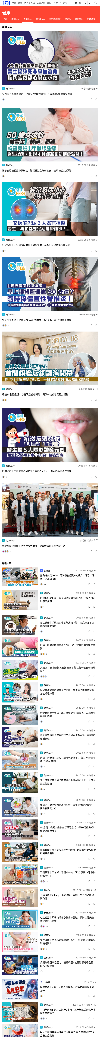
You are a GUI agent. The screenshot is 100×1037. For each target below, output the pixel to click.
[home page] (6, 3)
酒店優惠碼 (29, 3)
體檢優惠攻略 (55, 19)
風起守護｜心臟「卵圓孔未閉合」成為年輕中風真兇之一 (67, 989)
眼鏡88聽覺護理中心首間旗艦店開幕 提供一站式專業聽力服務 (35, 394)
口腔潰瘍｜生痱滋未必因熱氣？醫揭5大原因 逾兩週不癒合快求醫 (36, 471)
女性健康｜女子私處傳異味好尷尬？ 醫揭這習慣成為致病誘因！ (67, 942)
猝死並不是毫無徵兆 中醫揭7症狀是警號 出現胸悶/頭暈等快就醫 (37, 94)
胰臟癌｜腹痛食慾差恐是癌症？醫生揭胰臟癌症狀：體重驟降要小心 (67, 807)
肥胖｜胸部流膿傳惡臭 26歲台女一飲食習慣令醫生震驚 (67, 647)
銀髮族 (68, 19)
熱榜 (56, 3)
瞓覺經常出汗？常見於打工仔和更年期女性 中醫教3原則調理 (68, 737)
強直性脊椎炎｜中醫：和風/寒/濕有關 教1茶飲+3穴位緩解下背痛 (36, 320)
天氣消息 (41, 3)
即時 (49, 3)
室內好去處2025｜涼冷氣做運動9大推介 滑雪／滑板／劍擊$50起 (67, 577)
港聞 (14, 3)
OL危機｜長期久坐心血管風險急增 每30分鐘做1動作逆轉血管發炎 (67, 829)
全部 (5, 19)
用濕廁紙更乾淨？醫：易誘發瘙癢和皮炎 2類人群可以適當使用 (67, 600)
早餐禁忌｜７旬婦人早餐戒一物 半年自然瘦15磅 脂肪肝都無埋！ (68, 874)
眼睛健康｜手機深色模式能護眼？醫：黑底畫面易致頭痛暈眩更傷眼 (67, 624)
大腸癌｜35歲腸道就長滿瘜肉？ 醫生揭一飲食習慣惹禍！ (67, 669)
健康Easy (15, 19)
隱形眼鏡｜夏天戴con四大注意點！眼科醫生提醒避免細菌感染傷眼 (68, 852)
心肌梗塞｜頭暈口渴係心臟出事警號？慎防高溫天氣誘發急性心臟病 (67, 919)
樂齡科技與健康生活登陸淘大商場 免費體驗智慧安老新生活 (33, 546)
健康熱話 (79, 19)
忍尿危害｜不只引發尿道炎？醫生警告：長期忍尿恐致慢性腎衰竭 (36, 245)
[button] (91, 99)
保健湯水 (91, 19)
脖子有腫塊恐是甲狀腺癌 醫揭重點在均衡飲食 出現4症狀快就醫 (37, 170)
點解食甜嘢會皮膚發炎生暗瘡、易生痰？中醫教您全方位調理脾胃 (67, 692)
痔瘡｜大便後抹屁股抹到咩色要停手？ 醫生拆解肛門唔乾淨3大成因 (67, 759)
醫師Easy (27, 19)
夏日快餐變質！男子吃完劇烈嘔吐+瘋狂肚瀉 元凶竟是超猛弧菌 (68, 782)
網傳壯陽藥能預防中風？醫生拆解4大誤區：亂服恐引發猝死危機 (68, 714)
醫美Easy (40, 19)
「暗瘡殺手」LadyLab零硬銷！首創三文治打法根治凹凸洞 (67, 897)
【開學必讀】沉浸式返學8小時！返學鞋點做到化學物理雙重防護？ (67, 1011)
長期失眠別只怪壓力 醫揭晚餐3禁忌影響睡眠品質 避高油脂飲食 (68, 964)
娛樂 (20, 3)
